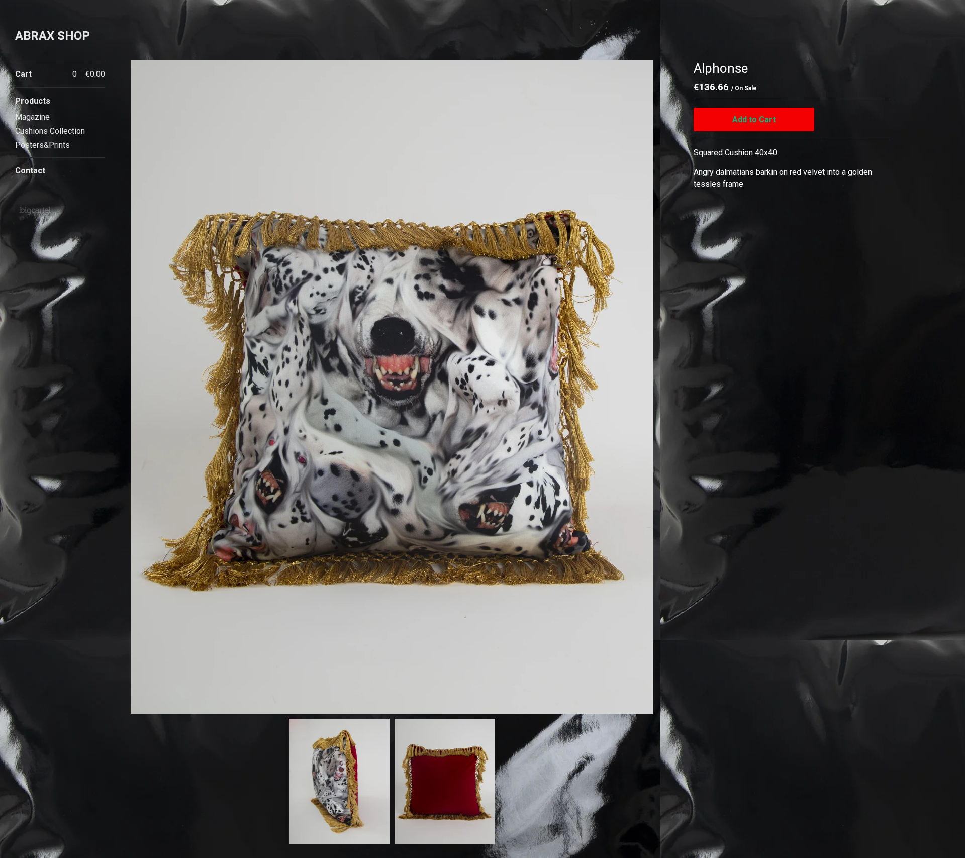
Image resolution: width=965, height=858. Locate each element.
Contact (30, 170)
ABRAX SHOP (52, 36)
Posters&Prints (42, 145)
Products (32, 101)
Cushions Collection (50, 131)
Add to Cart (754, 119)
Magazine (32, 117)
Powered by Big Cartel (35, 210)
